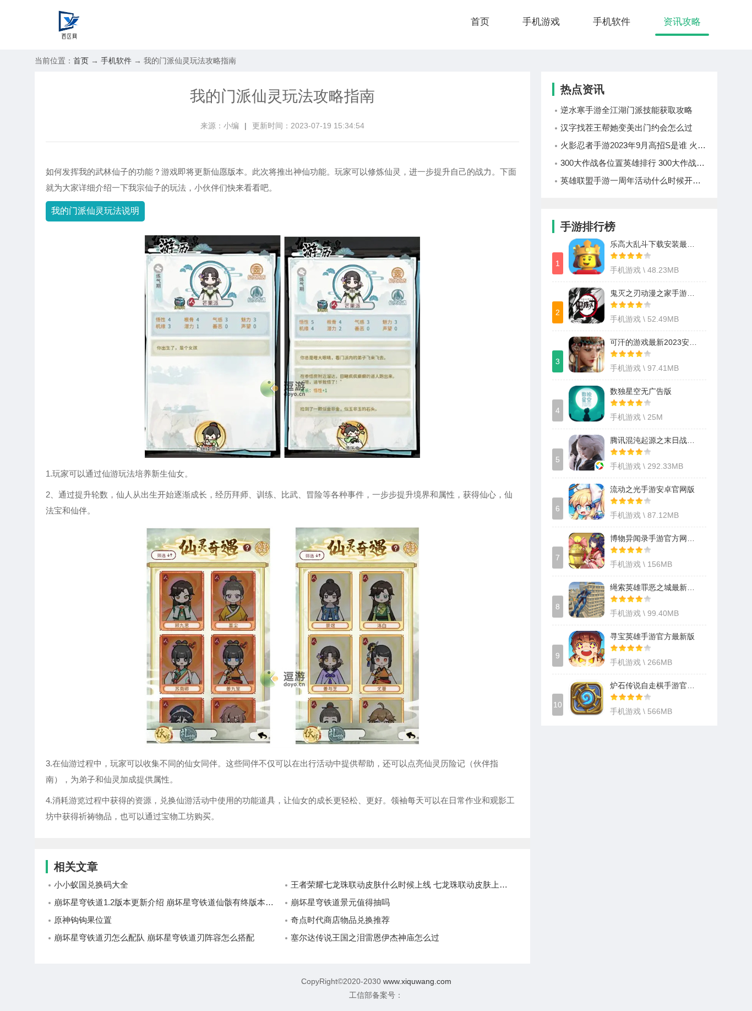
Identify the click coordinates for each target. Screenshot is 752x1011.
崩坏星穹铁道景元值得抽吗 (340, 902)
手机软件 (611, 22)
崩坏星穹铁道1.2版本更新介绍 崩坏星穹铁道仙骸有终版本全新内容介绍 (168, 902)
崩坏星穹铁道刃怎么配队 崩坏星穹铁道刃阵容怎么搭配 (154, 937)
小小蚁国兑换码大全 (91, 884)
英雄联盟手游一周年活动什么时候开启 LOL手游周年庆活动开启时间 (633, 180)
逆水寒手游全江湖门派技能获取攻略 (626, 110)
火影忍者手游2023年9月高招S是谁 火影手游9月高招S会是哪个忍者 (633, 145)
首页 (480, 22)
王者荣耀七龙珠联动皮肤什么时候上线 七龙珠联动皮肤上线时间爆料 (405, 884)
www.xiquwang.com (416, 981)
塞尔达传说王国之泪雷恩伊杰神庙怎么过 (365, 937)
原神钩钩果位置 (83, 920)
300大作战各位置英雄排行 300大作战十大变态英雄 (633, 162)
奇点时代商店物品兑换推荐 (340, 920)
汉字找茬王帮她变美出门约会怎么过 (626, 127)
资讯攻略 (682, 22)
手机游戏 (541, 22)
